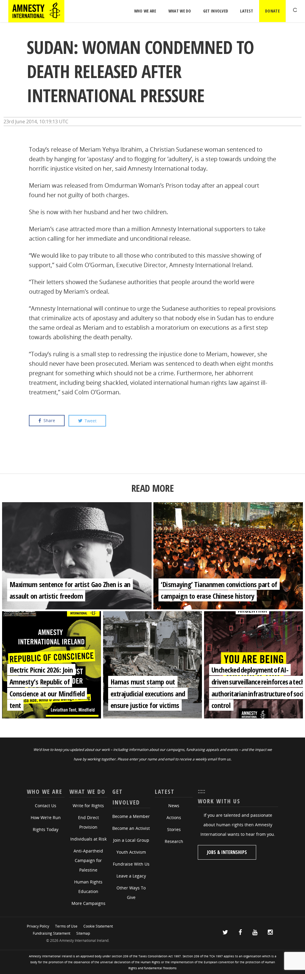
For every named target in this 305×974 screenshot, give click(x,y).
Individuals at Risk (88, 839)
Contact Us (45, 805)
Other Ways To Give (131, 892)
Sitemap (83, 933)
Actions (173, 817)
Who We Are (145, 11)
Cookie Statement (98, 926)
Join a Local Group (131, 840)
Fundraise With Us (131, 864)
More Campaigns (88, 903)
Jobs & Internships (227, 852)
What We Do (179, 11)
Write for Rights (88, 805)
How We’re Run (46, 817)
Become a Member (131, 816)
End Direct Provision (88, 822)
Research (174, 841)
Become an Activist (131, 828)
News (173, 805)
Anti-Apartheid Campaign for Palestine (88, 860)
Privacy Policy (38, 926)
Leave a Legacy (131, 876)
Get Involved (215, 11)
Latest (246, 11)
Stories (174, 829)
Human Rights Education (88, 886)
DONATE (272, 11)
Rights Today (45, 829)
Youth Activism (131, 852)
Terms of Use (66, 926)
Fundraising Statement (51, 933)
